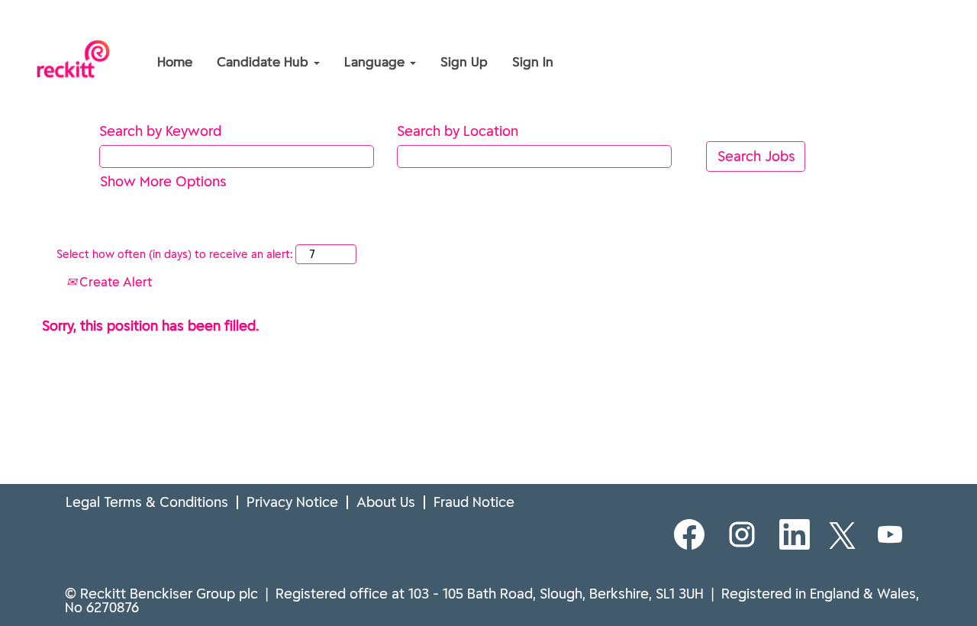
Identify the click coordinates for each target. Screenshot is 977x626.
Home (174, 61)
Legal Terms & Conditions (147, 502)
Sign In (532, 61)
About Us (385, 502)
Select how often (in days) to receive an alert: (174, 254)
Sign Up (464, 61)
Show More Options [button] (163, 181)
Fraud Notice (474, 502)
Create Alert (114, 281)
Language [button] (376, 61)
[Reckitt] (43, 29)
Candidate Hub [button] (264, 61)
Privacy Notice (292, 502)
